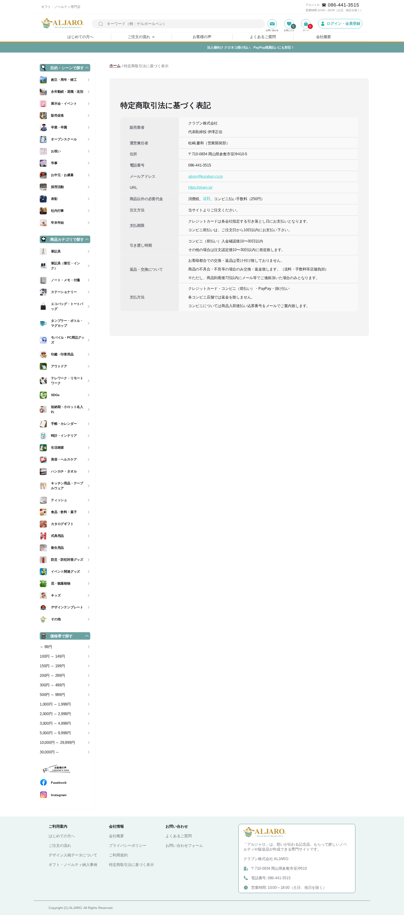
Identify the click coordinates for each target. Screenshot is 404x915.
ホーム (115, 65)
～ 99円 (46, 647)
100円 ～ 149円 (52, 656)
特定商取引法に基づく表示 (131, 865)
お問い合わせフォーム (184, 846)
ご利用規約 (118, 855)
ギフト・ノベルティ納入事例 (73, 865)
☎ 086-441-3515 (340, 4)
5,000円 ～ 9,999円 (55, 733)
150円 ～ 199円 (52, 666)
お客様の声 (202, 37)
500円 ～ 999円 (52, 695)
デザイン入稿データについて (73, 855)
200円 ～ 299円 (52, 675)
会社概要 (323, 37)
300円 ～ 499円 (52, 685)
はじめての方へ (80, 37)
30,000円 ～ (49, 752)
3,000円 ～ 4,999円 (55, 723)
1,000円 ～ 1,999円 (55, 704)
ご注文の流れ (139, 37)
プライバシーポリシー (127, 846)
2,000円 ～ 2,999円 (55, 714)
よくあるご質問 (263, 37)
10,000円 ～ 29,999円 (57, 743)
